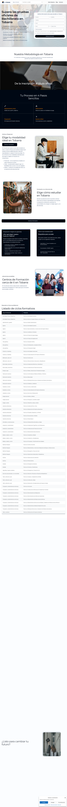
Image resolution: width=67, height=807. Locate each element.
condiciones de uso (60, 31)
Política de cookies (47, 804)
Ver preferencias (61, 802)
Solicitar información (50, 36)
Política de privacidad (54, 804)
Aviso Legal (59, 804)
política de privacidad (53, 31)
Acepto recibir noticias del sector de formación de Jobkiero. (45, 33)
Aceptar (43, 802)
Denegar (52, 802)
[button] (65, 797)
